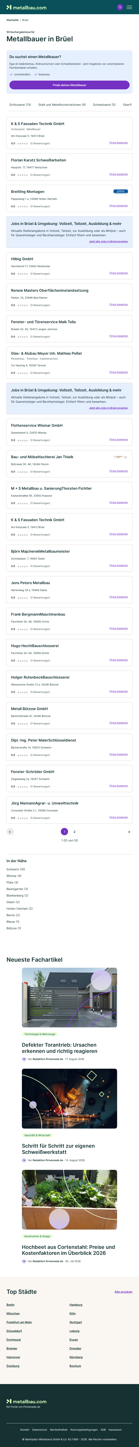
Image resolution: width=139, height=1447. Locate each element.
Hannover (13, 1357)
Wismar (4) (14, 876)
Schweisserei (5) (104, 104)
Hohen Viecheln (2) (20, 908)
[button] (120, 7)
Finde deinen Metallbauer (69, 85)
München (13, 1313)
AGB (103, 1429)
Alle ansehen (123, 1292)
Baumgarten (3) (17, 889)
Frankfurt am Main (19, 1322)
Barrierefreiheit (59, 1429)
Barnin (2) (13, 915)
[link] (69, 133)
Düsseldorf (14, 1331)
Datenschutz (39, 1429)
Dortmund (14, 1339)
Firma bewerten (118, 142)
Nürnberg (76, 1357)
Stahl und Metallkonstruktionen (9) (62, 104)
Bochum (75, 1366)
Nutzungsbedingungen (84, 1429)
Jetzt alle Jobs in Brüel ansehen (108, 241)
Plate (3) (12, 882)
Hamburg (76, 1305)
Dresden (75, 1348)
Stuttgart (76, 1322)
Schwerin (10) (16, 869)
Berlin (10, 1305)
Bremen (12, 1348)
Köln (73, 1313)
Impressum (115, 1429)
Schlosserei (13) (20, 104)
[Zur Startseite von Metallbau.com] (26, 7)
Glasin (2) (13, 902)
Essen (74, 1339)
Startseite (12, 19)
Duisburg (13, 1366)
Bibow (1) (13, 921)
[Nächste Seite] (128, 831)
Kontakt (24, 1429)
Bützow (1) (14, 928)
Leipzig (74, 1331)
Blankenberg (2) (17, 895)
